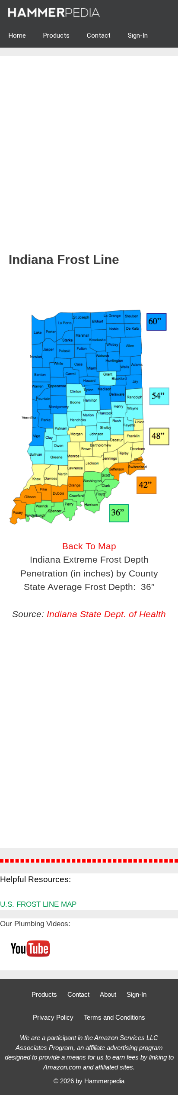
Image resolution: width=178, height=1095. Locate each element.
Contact (99, 35)
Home (17, 35)
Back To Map (89, 546)
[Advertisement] (89, 158)
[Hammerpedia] (55, 12)
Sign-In (138, 35)
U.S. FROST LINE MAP (38, 904)
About (108, 994)
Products (56, 35)
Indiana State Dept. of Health (106, 614)
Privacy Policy (53, 1017)
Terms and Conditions (114, 1017)
